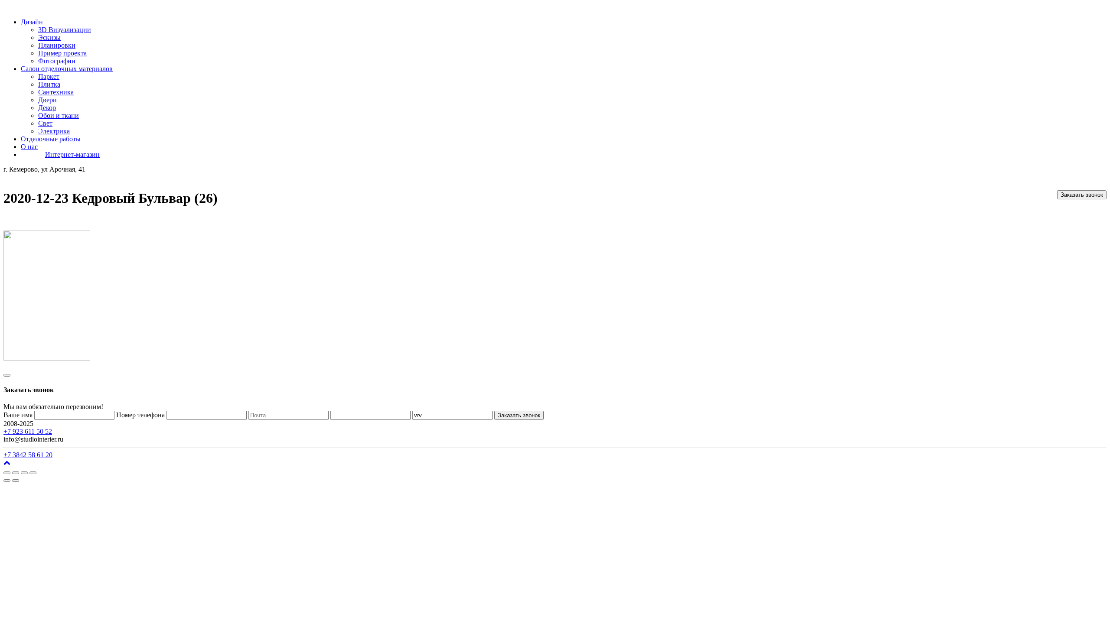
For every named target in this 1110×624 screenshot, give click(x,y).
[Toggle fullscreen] (24, 472)
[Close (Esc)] (6, 472)
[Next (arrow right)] (15, 480)
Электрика (54, 131)
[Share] (15, 472)
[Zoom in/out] (32, 472)
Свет (45, 123)
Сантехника (56, 92)
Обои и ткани (58, 115)
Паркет (48, 76)
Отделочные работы (51, 139)
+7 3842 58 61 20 (27, 454)
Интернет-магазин (72, 154)
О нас (29, 146)
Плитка (49, 84)
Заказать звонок (1082, 195)
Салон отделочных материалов (67, 68)
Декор (47, 107)
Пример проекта (62, 53)
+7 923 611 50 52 (27, 431)
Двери (47, 100)
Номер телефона (140, 415)
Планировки (56, 45)
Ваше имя (18, 415)
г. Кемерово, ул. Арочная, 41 (77, 423)
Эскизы (49, 37)
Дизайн (32, 22)
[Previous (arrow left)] (6, 480)
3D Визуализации (64, 29)
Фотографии (56, 61)
